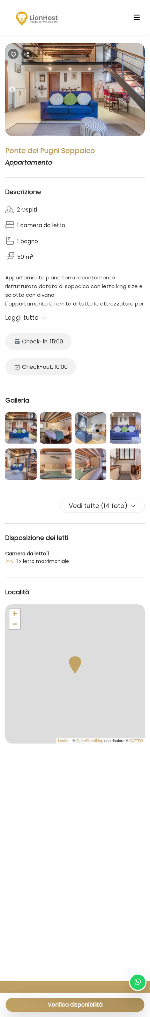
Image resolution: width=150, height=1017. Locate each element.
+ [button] (15, 613)
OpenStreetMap (89, 740)
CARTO (136, 740)
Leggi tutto (22, 317)
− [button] (15, 624)
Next (143, 91)
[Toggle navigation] (136, 17)
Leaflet (63, 740)
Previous (17, 91)
